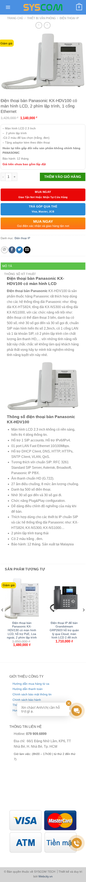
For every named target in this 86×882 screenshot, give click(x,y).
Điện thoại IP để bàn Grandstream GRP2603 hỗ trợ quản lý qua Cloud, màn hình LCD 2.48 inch (64, 630)
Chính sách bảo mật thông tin (32, 694)
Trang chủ (15, 18)
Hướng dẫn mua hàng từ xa (31, 683)
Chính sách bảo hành (27, 699)
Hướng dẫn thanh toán (28, 689)
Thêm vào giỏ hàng (62, 177)
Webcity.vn (45, 876)
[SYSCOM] (43, 7)
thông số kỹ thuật (20, 274)
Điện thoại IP (69, 18)
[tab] (43, 266)
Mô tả (7, 266)
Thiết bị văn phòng (41, 18)
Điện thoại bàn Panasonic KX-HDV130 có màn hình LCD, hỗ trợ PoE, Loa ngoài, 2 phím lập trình (22, 630)
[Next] (83, 618)
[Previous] (2, 618)
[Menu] (7, 7)
